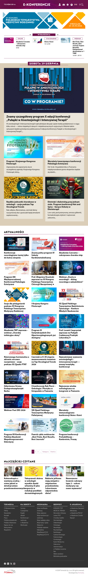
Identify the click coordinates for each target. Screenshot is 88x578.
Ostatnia (52, 452)
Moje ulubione (41, 513)
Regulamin (7, 530)
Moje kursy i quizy (42, 523)
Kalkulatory (40, 530)
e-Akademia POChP (76, 513)
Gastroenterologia (59, 535)
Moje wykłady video (43, 520)
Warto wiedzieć (58, 554)
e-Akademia (24, 523)
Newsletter (7, 513)
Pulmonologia (58, 537)
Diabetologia (58, 523)
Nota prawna (8, 527)
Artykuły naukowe (42, 527)
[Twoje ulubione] (67, 4)
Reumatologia (58, 530)
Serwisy (23, 508)
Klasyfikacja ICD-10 (43, 535)
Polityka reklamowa (10, 523)
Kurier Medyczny (59, 542)
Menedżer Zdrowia (60, 513)
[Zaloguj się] (59, 4)
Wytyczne (40, 525)
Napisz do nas (8, 525)
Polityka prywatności (10, 520)
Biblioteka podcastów (60, 556)
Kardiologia (57, 532)
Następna (46, 452)
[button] (81, 4)
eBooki (23, 515)
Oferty (6, 511)
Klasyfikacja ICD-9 (42, 532)
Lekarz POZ (57, 515)
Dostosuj (39, 511)
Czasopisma (24, 511)
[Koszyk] (71, 4)
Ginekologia (57, 539)
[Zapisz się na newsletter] (63, 4)
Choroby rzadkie (59, 518)
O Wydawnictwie (9, 508)
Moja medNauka (42, 508)
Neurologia (57, 527)
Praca (5, 518)
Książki (23, 513)
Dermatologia (58, 520)
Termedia (81, 573)
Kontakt (6, 515)
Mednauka (24, 525)
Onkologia (57, 525)
